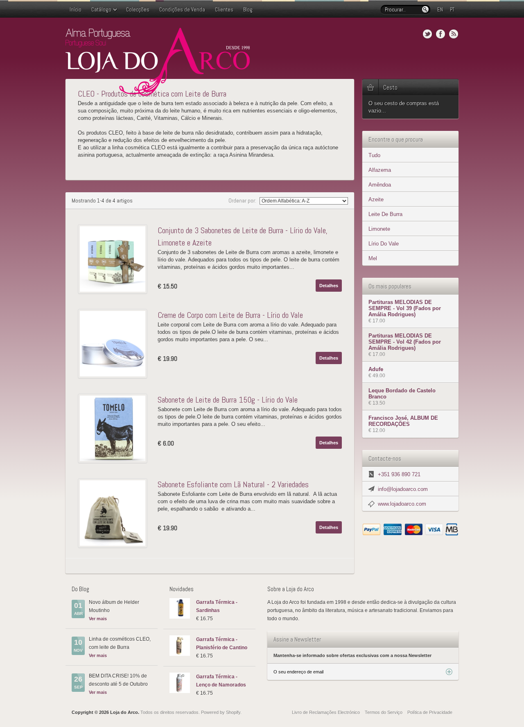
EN (440, 9)
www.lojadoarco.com (402, 504)
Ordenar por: (242, 200)
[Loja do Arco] (158, 92)
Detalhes (328, 285)
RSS (453, 34)
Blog (248, 9)
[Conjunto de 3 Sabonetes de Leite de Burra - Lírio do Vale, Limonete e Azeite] (114, 259)
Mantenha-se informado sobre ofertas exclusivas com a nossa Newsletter (352, 655)
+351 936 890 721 (399, 474)
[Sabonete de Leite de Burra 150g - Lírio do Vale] (114, 428)
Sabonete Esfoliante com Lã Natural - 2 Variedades (233, 484)
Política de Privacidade (429, 712)
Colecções (137, 9)
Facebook (440, 34)
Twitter (427, 34)
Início (75, 9)
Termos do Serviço (383, 712)
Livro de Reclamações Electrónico (326, 712)
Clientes (224, 9)
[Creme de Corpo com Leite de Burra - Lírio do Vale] (114, 343)
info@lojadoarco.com (403, 489)
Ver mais (98, 618)
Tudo (374, 155)
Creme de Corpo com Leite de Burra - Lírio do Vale (230, 315)
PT (452, 9)
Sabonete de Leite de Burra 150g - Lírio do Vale (228, 399)
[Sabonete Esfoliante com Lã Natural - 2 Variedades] (114, 513)
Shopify (233, 712)
